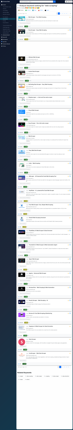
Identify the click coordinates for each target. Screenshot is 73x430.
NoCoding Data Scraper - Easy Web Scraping (40, 84)
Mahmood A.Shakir (29, 341)
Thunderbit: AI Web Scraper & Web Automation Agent (43, 244)
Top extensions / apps (7, 6)
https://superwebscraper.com (31, 261)
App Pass (5, 41)
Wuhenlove (28, 152)
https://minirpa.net (29, 86)
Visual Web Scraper (33, 110)
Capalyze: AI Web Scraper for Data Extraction (41, 326)
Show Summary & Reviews (25, 23)
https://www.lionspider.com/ (31, 355)
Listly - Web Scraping (34, 163)
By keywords (5, 18)
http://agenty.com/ (29, 275)
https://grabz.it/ (29, 219)
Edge (35, 10)
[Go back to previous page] (18, 5)
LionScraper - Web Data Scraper (37, 353)
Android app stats (6, 27)
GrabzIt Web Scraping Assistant (37, 217)
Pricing (4, 46)
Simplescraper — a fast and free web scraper (40, 97)
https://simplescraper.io (30, 99)
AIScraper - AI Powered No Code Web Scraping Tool (42, 176)
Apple (47, 10)
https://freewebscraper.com (31, 206)
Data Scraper (32, 339)
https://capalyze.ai (29, 328)
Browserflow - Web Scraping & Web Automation (41, 287)
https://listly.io (28, 165)
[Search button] (54, 2)
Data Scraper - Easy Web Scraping (37, 30)
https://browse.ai (29, 315)
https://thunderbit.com (30, 246)
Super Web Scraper (34, 259)
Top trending (5, 10)
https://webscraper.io (30, 19)
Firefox (41, 10)
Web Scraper (31, 136)
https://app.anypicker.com (31, 192)
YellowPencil (28, 112)
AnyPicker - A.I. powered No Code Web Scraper (41, 190)
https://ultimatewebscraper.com (32, 59)
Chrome (21, 10)
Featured (4, 8)
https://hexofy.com (29, 302)
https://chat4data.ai (30, 232)
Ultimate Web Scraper (34, 57)
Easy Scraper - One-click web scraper (38, 123)
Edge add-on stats (6, 29)
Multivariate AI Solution (30, 138)
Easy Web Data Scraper (35, 150)
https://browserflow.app (30, 289)
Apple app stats (6, 32)
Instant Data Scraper (33, 71)
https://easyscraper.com (30, 125)
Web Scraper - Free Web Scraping (37, 17)
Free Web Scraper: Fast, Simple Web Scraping (41, 204)
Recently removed (6, 14)
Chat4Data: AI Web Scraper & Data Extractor (40, 230)
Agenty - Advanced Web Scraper (37, 273)
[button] (69, 1)
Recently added (6, 12)
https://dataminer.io (29, 32)
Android (28, 10)
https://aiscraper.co (29, 178)
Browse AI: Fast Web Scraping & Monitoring (40, 313)
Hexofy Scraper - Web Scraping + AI (38, 300)
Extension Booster (6, 43)
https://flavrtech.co (29, 73)
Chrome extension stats (7, 25)
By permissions (5, 22)
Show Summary (23, 223)
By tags (4, 20)
